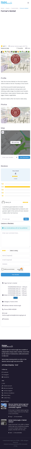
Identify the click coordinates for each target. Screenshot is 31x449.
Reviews (4, 166)
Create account (7, 386)
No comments (18, 416)
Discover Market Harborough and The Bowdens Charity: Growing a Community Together (18, 405)
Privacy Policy (6, 395)
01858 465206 (12, 309)
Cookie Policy (6, 398)
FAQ (4, 383)
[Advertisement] (15, 29)
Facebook (5, 372)
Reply (26, 219)
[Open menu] (28, 2)
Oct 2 (11, 432)
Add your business (8, 388)
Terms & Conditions (9, 393)
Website (6, 319)
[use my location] (17, 157)
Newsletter (6, 377)
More (15, 297)
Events (7, 8)
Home (2, 8)
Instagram (6, 374)
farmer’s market (12, 283)
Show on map (5, 48)
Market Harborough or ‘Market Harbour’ (17, 421)
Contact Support (7, 390)
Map (3, 128)
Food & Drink (14, 8)
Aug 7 (11, 416)
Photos (4, 104)
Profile (3, 78)
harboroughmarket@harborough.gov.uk (14, 315)
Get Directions (24, 157)
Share (28, 48)
